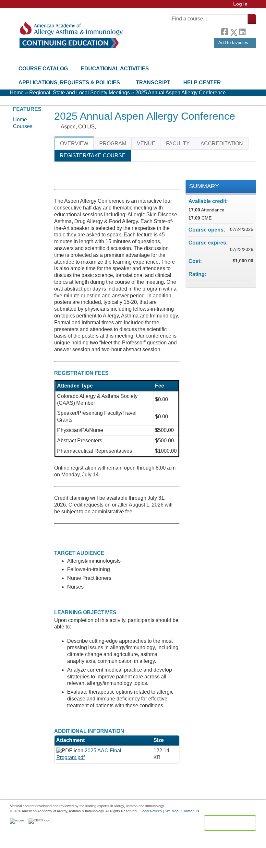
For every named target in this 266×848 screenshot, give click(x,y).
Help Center (202, 82)
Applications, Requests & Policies (69, 82)
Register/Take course (93, 155)
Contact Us (190, 811)
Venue (146, 143)
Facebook (224, 31)
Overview (74, 143)
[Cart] (254, 6)
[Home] (70, 35)
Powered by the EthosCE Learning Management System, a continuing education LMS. (230, 823)
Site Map (171, 811)
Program (112, 143)
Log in (240, 4)
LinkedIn (242, 30)
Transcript (153, 82)
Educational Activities (115, 68)
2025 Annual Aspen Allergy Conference (180, 92)
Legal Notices (151, 811)
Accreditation (221, 143)
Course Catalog (43, 68)
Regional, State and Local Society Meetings (79, 92)
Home (17, 92)
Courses (22, 126)
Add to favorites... (235, 42)
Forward (251, 30)
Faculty (178, 143)
